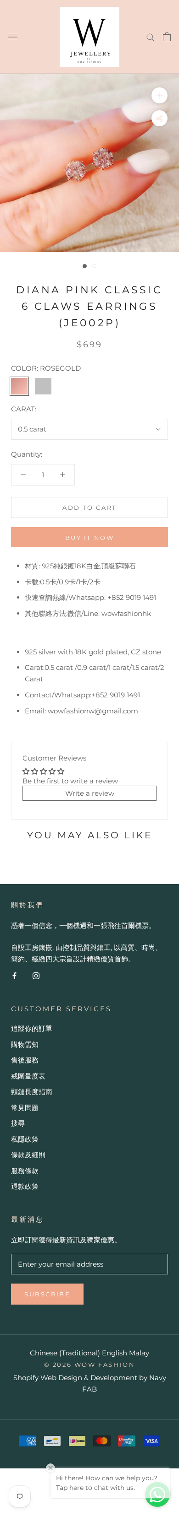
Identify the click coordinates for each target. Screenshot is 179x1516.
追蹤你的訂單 (31, 1028)
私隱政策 (25, 1139)
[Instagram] (36, 976)
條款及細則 (28, 1154)
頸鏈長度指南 (31, 1091)
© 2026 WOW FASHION (89, 1364)
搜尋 (18, 1123)
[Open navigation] (12, 36)
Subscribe (47, 1294)
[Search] (150, 36)
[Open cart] (167, 36)
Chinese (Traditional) (65, 1353)
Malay (139, 1353)
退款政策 (25, 1186)
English (114, 1353)
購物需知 (25, 1044)
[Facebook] (14, 976)
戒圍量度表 (28, 1076)
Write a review (89, 793)
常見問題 (25, 1107)
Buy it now (89, 537)
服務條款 (25, 1170)
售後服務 (25, 1060)
